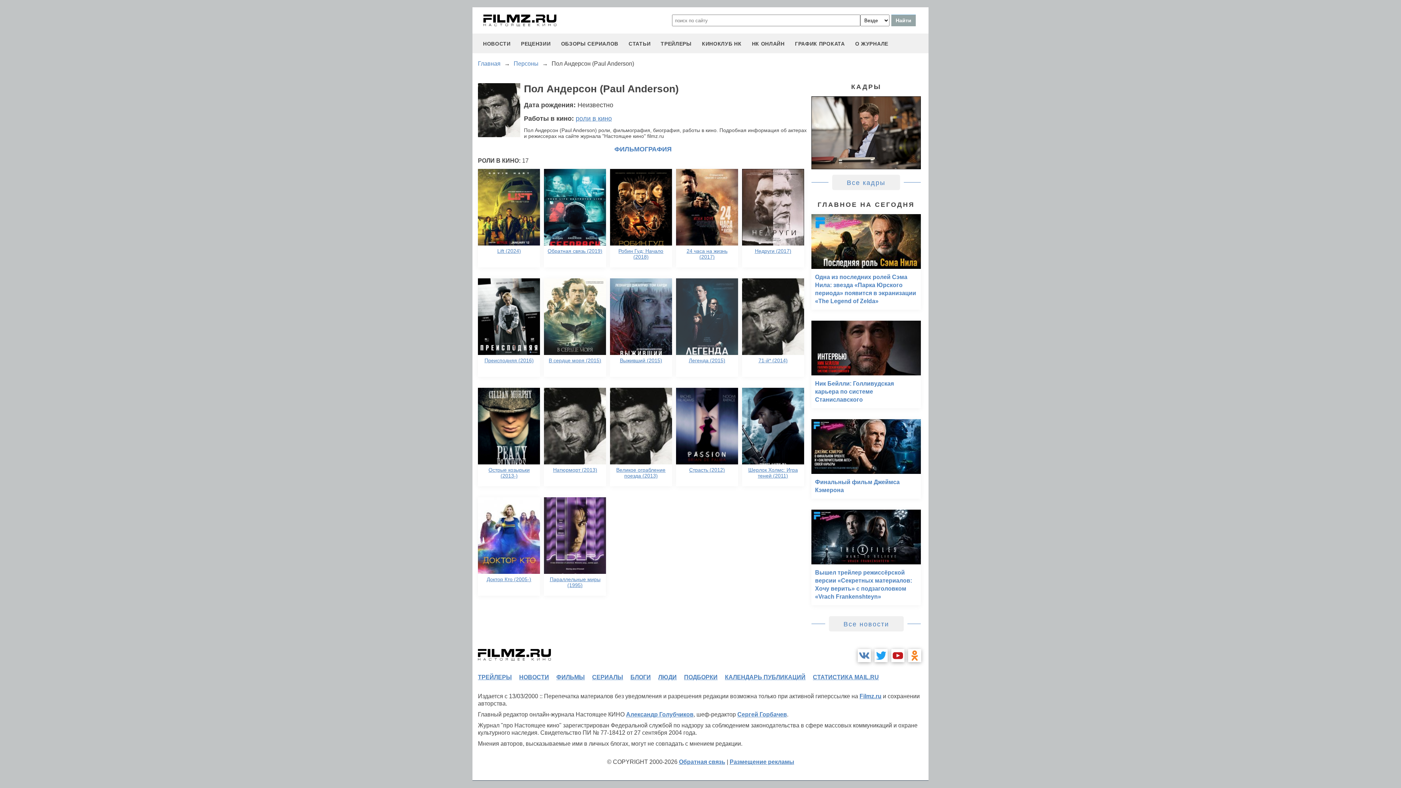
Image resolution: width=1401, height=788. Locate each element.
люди (667, 677)
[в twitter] (881, 655)
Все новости (866, 624)
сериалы (607, 677)
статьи (640, 44)
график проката (820, 44)
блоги (640, 677)
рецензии (536, 44)
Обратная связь (702, 762)
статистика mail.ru (846, 677)
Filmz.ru (870, 696)
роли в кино (594, 118)
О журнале (871, 44)
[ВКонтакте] (864, 655)
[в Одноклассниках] (914, 655)
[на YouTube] (897, 655)
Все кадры (866, 182)
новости (497, 44)
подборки (701, 677)
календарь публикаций (765, 677)
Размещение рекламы (762, 762)
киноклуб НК (722, 44)
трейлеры (676, 44)
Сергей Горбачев (762, 714)
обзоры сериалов (590, 44)
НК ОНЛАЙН (768, 44)
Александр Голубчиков (660, 714)
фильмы (570, 677)
